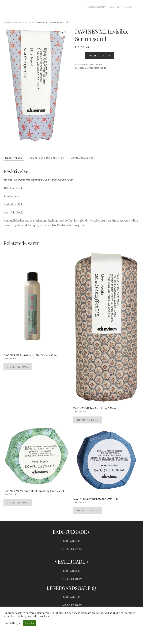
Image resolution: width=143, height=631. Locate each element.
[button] (138, 7)
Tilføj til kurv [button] (18, 367)
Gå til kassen (121, 6)
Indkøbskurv (95, 6)
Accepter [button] (29, 623)
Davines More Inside (26, 22)
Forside (6, 22)
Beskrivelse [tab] (13, 158)
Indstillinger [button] (12, 623)
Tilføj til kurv (99, 56)
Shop (14, 22)
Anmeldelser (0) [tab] (83, 158)
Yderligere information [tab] (46, 158)
